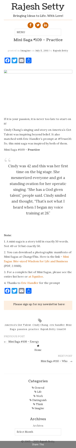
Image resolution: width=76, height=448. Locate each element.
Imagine (26, 50)
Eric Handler (30, 283)
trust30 (61, 329)
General (39, 387)
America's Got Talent (18, 324)
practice (34, 329)
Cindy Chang (40, 324)
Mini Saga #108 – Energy (21, 341)
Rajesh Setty (38, 7)
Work (39, 396)
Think (39, 404)
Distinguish (39, 400)
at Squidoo (35, 276)
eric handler (57, 324)
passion (22, 329)
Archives (38, 425)
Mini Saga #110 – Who (56, 361)
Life (39, 391)
